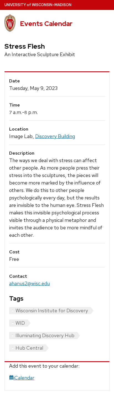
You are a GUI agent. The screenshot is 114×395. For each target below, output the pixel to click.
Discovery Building (55, 136)
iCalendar (24, 378)
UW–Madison (37, 4)
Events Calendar (46, 23)
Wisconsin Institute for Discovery (51, 310)
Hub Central (29, 348)
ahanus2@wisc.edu (29, 283)
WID (20, 323)
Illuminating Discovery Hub (44, 335)
